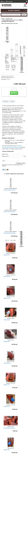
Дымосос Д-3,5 (7, 406)
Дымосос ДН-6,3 (7, 276)
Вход (3, 1)
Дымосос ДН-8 (7, 449)
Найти (24, 14)
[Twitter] (4, 170)
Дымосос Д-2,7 (7, 384)
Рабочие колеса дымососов (9, 427)
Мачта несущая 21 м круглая (9, 233)
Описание (5, 101)
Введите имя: (5, 154)
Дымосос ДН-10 (7, 319)
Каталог (3, 18)
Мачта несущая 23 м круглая (9, 211)
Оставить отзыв (20, 163)
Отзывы (12, 101)
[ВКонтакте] (3, 170)
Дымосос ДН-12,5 (7, 298)
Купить (14, 93)
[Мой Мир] (7, 170)
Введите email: (5, 156)
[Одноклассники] (6, 170)
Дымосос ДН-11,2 (7, 363)
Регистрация (9, 1)
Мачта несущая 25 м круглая (9, 189)
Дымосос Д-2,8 (7, 254)
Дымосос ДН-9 (7, 341)
